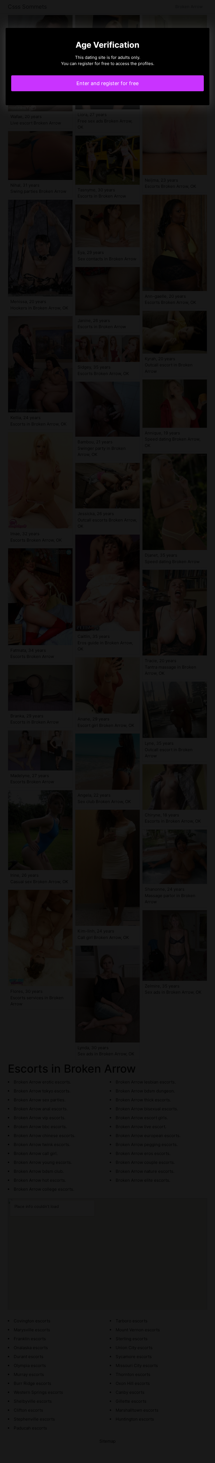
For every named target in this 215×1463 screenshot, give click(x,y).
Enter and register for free (107, 83)
